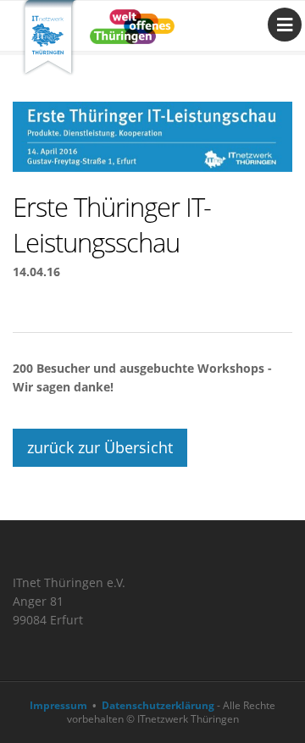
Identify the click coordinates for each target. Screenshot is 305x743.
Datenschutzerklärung (158, 705)
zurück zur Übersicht (100, 447)
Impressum (58, 705)
